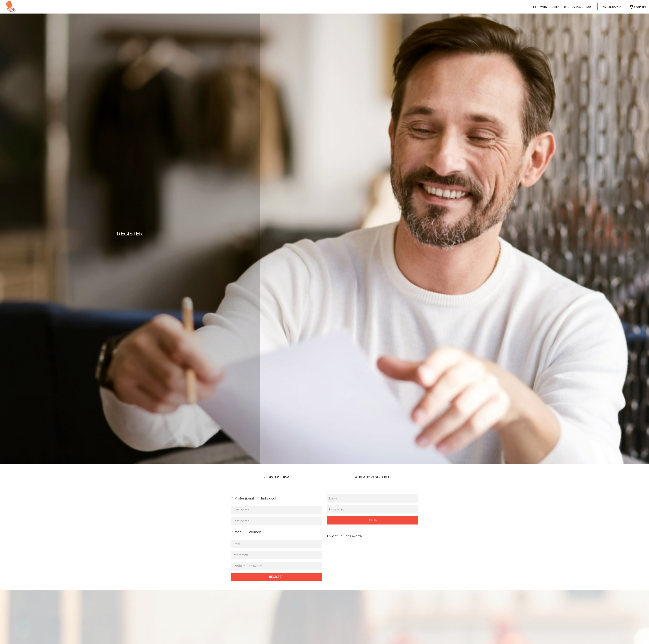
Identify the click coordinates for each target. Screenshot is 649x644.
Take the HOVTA (610, 6)
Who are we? (549, 6)
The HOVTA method (577, 6)
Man (238, 532)
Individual (268, 498)
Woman (255, 532)
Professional (244, 498)
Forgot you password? (345, 536)
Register (639, 7)
